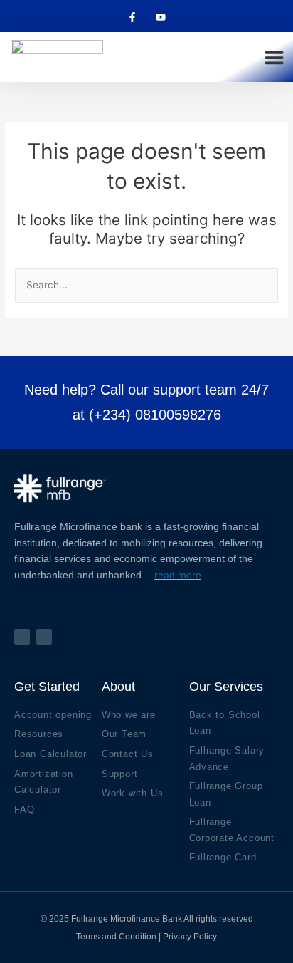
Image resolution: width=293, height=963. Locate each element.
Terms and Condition (116, 937)
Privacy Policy (190, 937)
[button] (273, 57)
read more (177, 575)
